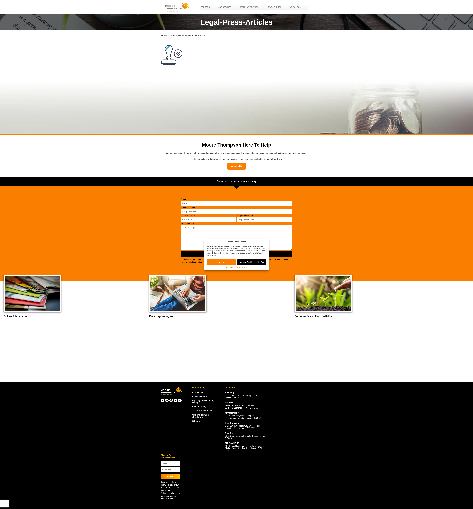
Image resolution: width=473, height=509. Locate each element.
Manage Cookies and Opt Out (252, 262)
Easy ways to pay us (16, 316)
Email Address (188, 215)
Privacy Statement (241, 267)
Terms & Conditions (202, 411)
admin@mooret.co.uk (195, 262)
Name (184, 199)
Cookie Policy (229, 267)
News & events (274, 7)
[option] (74, 296)
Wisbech (229, 403)
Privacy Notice (199, 396)
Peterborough (232, 423)
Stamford (229, 433)
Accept (221, 262)
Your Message (187, 224)
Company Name (188, 207)
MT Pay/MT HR (232, 443)
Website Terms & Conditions (200, 416)
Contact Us (236, 166)
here (172, 499)
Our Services (224, 7)
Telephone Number (244, 215)
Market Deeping (233, 413)
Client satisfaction (305, 316)
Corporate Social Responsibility (167, 316)
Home (164, 35)
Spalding (229, 393)
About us (205, 7)
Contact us (295, 7)
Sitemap (196, 421)
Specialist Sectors (249, 7)
